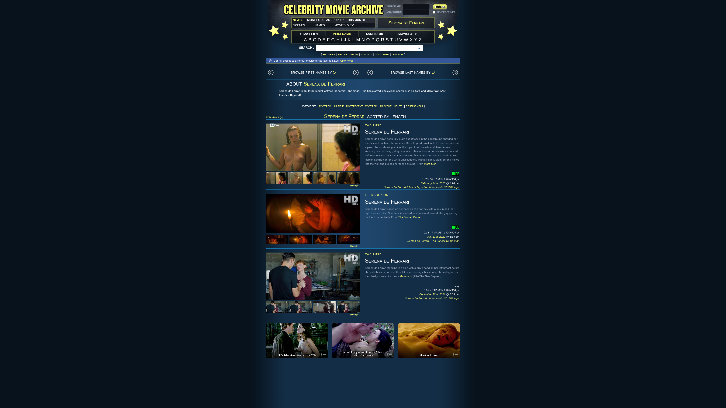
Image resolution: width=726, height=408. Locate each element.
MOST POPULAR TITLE (331, 106)
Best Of (342, 54)
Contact (366, 54)
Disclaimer (382, 54)
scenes (299, 25)
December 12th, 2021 (432, 294)
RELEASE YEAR (414, 106)
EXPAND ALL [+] (274, 117)
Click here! (346, 60)
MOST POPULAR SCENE (378, 106)
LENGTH (398, 106)
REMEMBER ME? (446, 12)
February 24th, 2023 (433, 183)
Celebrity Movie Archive (333, 10)
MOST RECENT (354, 106)
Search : (306, 47)
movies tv (344, 25)
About (354, 54)
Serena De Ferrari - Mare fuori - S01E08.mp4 (432, 298)
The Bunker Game (377, 195)
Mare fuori (373, 125)
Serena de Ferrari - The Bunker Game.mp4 (433, 240)
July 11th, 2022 (436, 236)
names (320, 25)
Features (329, 54)
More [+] (354, 185)
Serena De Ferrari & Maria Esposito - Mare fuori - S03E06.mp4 (421, 187)
